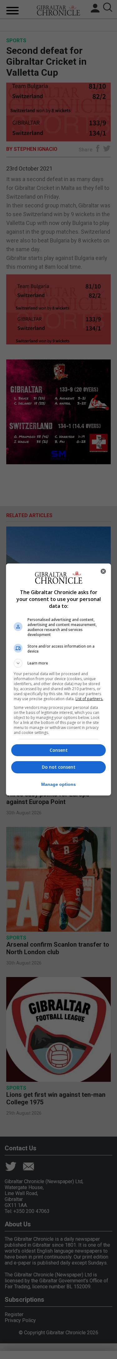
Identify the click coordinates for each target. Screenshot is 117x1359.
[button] (59, 663)
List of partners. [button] (89, 698)
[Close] (103, 571)
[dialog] (58, 679)
